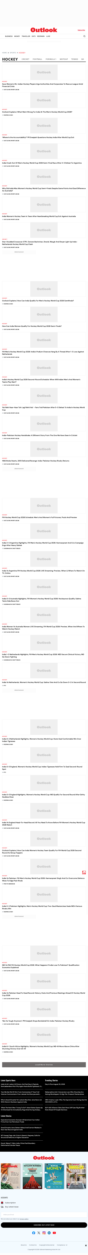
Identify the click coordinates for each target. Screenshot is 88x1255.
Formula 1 (51, 59)
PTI (5, 686)
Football (37, 59)
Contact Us (33, 1245)
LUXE (48, 36)
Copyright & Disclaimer (46, 1245)
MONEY (17, 36)
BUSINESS (9, 36)
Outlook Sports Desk (11, 90)
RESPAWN (41, 36)
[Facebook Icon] (33, 1233)
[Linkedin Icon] (49, 1233)
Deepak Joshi (8, 115)
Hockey (4, 81)
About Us (24, 1245)
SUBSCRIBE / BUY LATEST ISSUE (44, 1225)
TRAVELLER (26, 36)
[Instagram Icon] (44, 1233)
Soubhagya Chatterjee (12, 548)
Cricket (25, 59)
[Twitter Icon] (39, 1233)
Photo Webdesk (9, 884)
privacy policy (24, 1219)
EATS (34, 36)
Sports (13, 53)
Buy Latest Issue (11, 1207)
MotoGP (64, 59)
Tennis (74, 59)
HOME (4, 53)
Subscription (10, 1203)
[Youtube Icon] (54, 1233)
